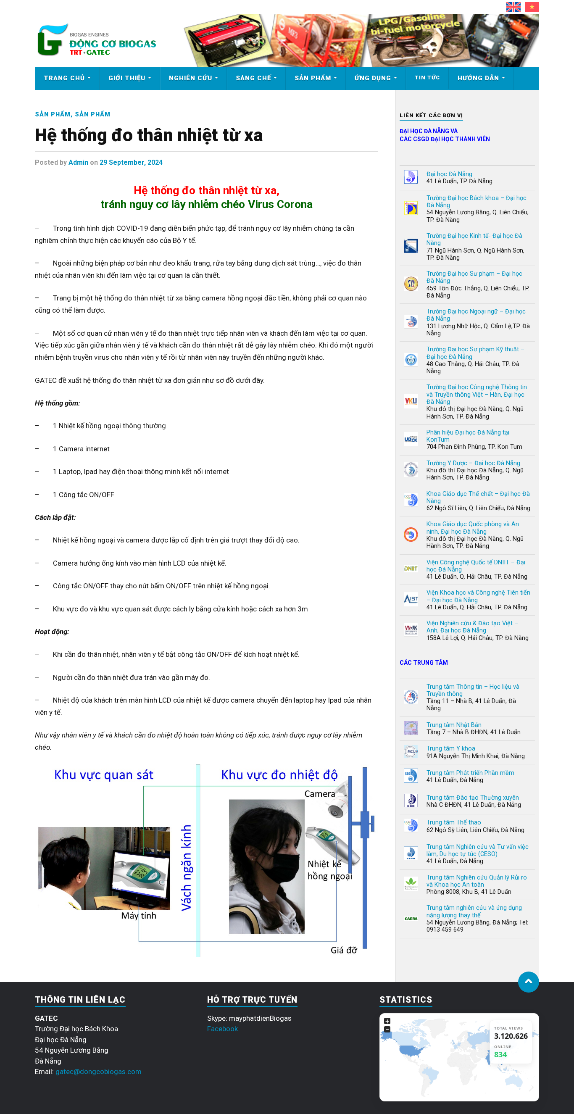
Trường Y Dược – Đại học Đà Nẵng (473, 463)
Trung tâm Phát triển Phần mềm (470, 773)
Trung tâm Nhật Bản (454, 725)
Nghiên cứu (190, 78)
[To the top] (528, 982)
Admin (78, 162)
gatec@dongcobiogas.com (98, 1071)
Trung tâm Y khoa (451, 748)
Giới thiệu (126, 78)
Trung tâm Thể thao (454, 822)
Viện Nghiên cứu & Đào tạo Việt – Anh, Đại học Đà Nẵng (472, 627)
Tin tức (427, 77)
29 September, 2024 (131, 162)
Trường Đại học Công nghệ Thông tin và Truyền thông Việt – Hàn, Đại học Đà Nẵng (477, 395)
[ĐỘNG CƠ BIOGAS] (96, 55)
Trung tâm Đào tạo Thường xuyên (473, 797)
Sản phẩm (313, 78)
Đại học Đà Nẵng (449, 174)
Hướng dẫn (478, 78)
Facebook (222, 1028)
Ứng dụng (373, 78)
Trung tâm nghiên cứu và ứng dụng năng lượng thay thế (474, 911)
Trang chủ (64, 78)
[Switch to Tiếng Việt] (532, 7)
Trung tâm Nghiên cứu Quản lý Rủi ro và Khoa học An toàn (477, 881)
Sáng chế (253, 78)
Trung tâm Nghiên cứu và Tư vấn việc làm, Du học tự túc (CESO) (478, 850)
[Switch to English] (513, 7)
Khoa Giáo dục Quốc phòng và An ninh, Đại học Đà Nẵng (473, 528)
